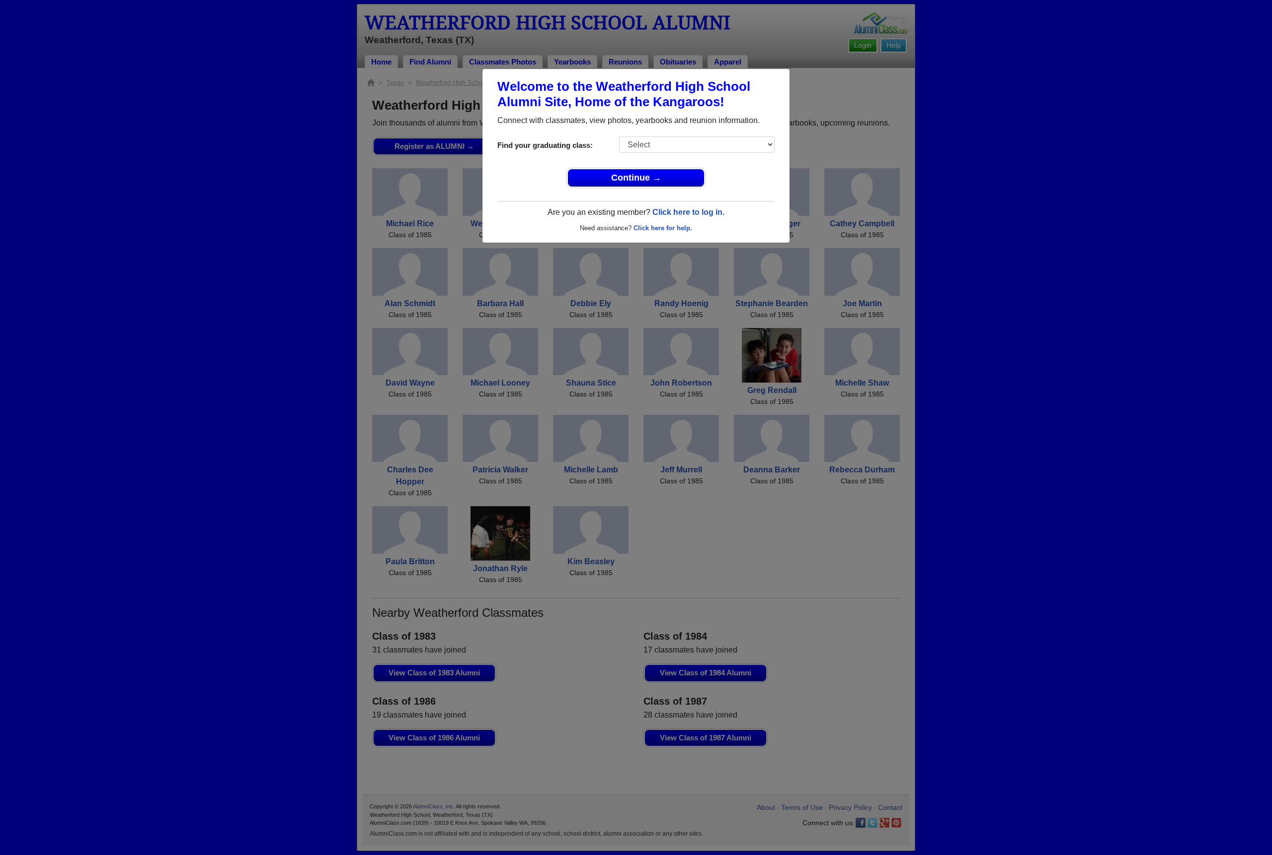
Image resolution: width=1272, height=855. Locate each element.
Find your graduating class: (545, 145)
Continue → (636, 178)
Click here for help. (663, 228)
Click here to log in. (688, 212)
